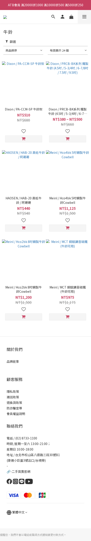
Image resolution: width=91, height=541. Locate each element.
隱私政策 (13, 391)
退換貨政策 (14, 402)
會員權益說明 (16, 413)
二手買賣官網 (21, 471)
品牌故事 (13, 361)
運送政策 (13, 397)
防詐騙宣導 (14, 408)
